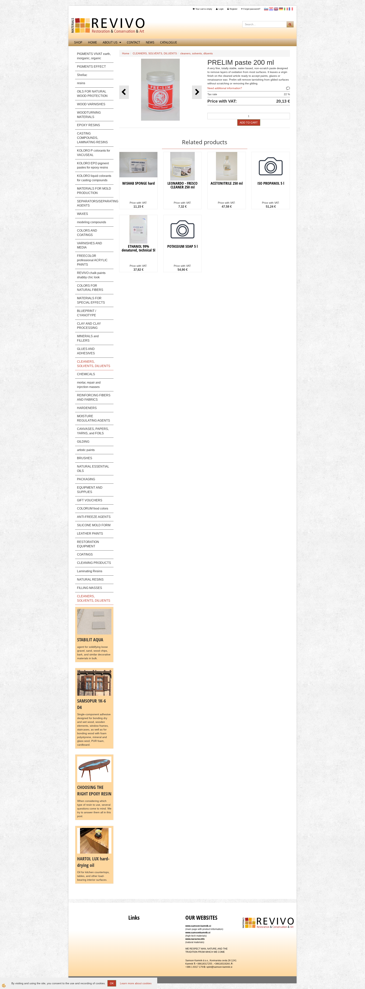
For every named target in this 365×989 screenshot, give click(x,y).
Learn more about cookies (136, 983)
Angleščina (276, 8)
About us (110, 42)
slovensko (266, 8)
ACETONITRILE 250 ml (227, 183)
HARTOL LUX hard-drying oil (93, 861)
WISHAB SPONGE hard (138, 183)
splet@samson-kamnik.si (219, 967)
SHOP (78, 42)
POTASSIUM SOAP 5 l (182, 246)
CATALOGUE (168, 42)
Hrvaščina (271, 8)
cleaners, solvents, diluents (196, 53)
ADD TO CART (249, 122)
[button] (197, 92)
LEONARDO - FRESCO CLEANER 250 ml (182, 185)
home (92, 42)
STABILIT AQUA (90, 639)
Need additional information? (224, 88)
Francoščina (291, 8)
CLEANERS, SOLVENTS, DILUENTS (155, 53)
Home (125, 53)
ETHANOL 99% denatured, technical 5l (138, 248)
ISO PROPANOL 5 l (270, 183)
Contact (133, 42)
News (150, 42)
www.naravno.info (195, 939)
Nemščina (281, 8)
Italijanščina (286, 8)
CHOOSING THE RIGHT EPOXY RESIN (94, 790)
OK (112, 983)
